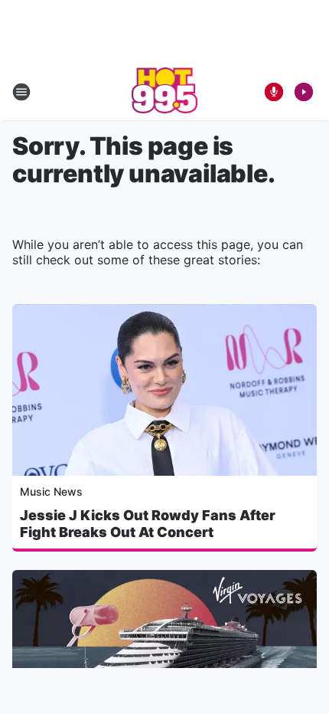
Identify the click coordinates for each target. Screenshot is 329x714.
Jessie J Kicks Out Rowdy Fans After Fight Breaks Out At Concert (147, 523)
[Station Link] (165, 91)
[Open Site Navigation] (21, 92)
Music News (51, 491)
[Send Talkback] (274, 92)
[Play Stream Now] (304, 92)
